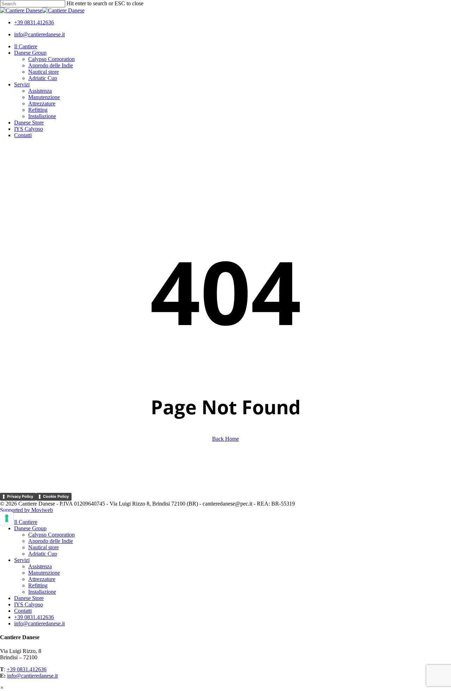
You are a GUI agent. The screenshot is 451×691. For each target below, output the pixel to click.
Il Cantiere (25, 522)
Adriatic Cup (42, 554)
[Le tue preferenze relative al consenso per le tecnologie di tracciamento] (6, 518)
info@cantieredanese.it (32, 676)
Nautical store (43, 547)
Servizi (22, 560)
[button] (2, 688)
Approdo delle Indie (50, 541)
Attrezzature (41, 579)
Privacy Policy (20, 496)
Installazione (42, 592)
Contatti (23, 611)
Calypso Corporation (51, 535)
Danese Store (29, 598)
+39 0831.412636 (27, 669)
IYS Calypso (28, 604)
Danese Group (30, 528)
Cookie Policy (56, 496)
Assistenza (40, 566)
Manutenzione (44, 573)
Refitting (38, 585)
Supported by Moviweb (26, 510)
